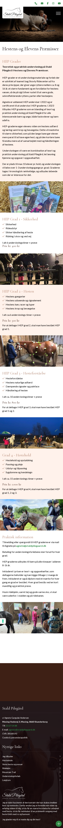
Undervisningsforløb (11, 776)
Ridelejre (6, 768)
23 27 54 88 (11, 726)
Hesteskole (7, 760)
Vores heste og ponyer (12, 764)
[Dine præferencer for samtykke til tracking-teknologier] (3, 621)
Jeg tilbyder (7, 756)
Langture (6, 780)
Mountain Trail (9, 772)
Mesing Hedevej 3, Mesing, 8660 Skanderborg (25, 722)
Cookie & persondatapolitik (15, 737)
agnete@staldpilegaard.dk (31, 545)
